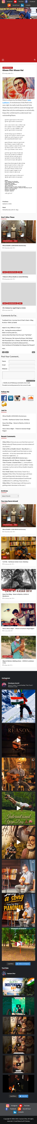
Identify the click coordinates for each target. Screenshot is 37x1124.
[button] (3, 59)
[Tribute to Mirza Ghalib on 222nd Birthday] (18, 263)
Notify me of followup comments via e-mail (17, 383)
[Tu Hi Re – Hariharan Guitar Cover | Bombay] (18, 548)
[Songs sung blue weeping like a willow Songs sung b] (18, 876)
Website (4, 369)
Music (4, 272)
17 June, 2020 (7, 631)
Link (3, 352)
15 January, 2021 (8, 564)
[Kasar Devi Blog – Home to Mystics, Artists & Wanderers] (18, 580)
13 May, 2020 (7, 665)
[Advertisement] (18, 38)
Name (4, 361)
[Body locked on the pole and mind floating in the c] (18, 944)
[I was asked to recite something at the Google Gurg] (18, 706)
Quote (7, 352)
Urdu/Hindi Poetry (7, 67)
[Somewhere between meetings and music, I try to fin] (18, 774)
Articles (5, 589)
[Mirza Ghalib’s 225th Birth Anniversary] (18, 231)
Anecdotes (5, 624)
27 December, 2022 (8, 248)
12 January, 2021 (8, 598)
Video (15, 241)
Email (3, 365)
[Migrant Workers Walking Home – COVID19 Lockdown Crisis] (18, 647)
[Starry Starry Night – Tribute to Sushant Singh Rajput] (18, 614)
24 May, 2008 (7, 73)
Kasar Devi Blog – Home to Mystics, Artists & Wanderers (16, 424)
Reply (33, 352)
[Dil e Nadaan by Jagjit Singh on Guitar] (18, 294)
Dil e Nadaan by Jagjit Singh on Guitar (14, 308)
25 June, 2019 (7, 310)
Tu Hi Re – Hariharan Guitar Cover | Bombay (16, 419)
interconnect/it (24, 385)
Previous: (7, 203)
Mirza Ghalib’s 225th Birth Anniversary (14, 246)
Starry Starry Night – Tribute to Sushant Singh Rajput (16, 430)
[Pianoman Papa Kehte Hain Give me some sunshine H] (18, 910)
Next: (10, 208)
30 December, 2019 (8, 279)
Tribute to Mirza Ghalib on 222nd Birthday (15, 277)
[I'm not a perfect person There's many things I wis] (18, 740)
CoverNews (17, 1121)
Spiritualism (12, 589)
